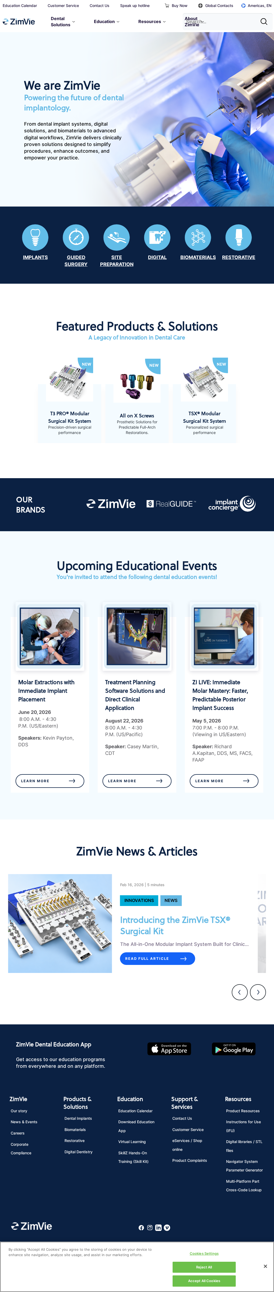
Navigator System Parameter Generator (244, 1165)
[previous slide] (240, 992)
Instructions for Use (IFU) (243, 1126)
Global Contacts (219, 5)
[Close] (265, 1266)
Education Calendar (20, 5)
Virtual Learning (132, 1141)
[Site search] (265, 19)
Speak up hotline (135, 5)
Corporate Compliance (21, 1148)
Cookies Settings (204, 1253)
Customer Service (63, 5)
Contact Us (99, 5)
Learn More (35, 781)
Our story (19, 1111)
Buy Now (180, 5)
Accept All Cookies (204, 1281)
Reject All (204, 1267)
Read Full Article (147, 958)
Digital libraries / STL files (244, 1145)
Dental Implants (78, 1118)
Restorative (74, 1140)
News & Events (24, 1121)
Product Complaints (189, 1160)
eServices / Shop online (187, 1144)
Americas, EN (259, 5)
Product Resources (243, 1111)
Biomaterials (75, 1129)
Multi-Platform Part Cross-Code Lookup (244, 1185)
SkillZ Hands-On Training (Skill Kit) (133, 1157)
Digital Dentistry (78, 1151)
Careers (18, 1133)
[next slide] (258, 992)
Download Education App (136, 1126)
